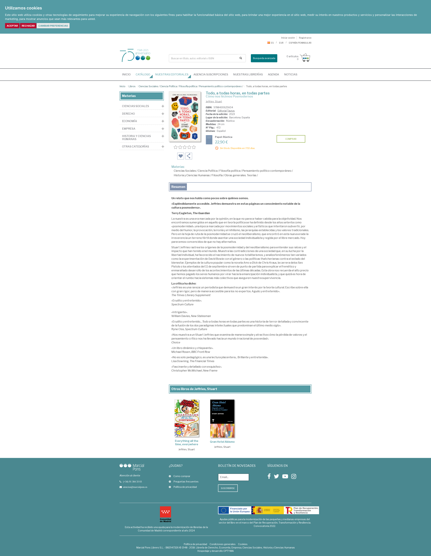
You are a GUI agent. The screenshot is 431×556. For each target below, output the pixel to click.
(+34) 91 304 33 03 (132, 481)
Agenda (273, 74)
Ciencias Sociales (148, 86)
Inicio (127, 74)
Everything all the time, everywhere (186, 442)
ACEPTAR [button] (12, 25)
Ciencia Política (168, 86)
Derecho (128, 113)
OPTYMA (228, 550)
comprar (290, 139)
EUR (281, 42)
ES (272, 42)
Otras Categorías (135, 146)
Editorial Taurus (226, 110)
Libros (132, 86)
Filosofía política (188, 86)
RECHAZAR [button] (28, 25)
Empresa (128, 128)
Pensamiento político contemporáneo (220, 86)
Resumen (178, 187)
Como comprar (181, 476)
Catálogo (143, 74)
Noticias (290, 74)
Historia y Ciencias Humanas (192, 175)
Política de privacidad (185, 486)
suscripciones (210, 74)
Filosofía (217, 175)
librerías (248, 74)
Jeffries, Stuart (214, 101)
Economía (129, 121)
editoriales (171, 74)
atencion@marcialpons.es (135, 487)
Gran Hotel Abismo (222, 441)
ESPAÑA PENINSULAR (300, 42)
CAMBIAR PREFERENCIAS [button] (53, 25)
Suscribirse (228, 488)
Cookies (242, 544)
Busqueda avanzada (264, 58)
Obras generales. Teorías (240, 175)
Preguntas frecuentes (185, 481)
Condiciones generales (223, 544)
